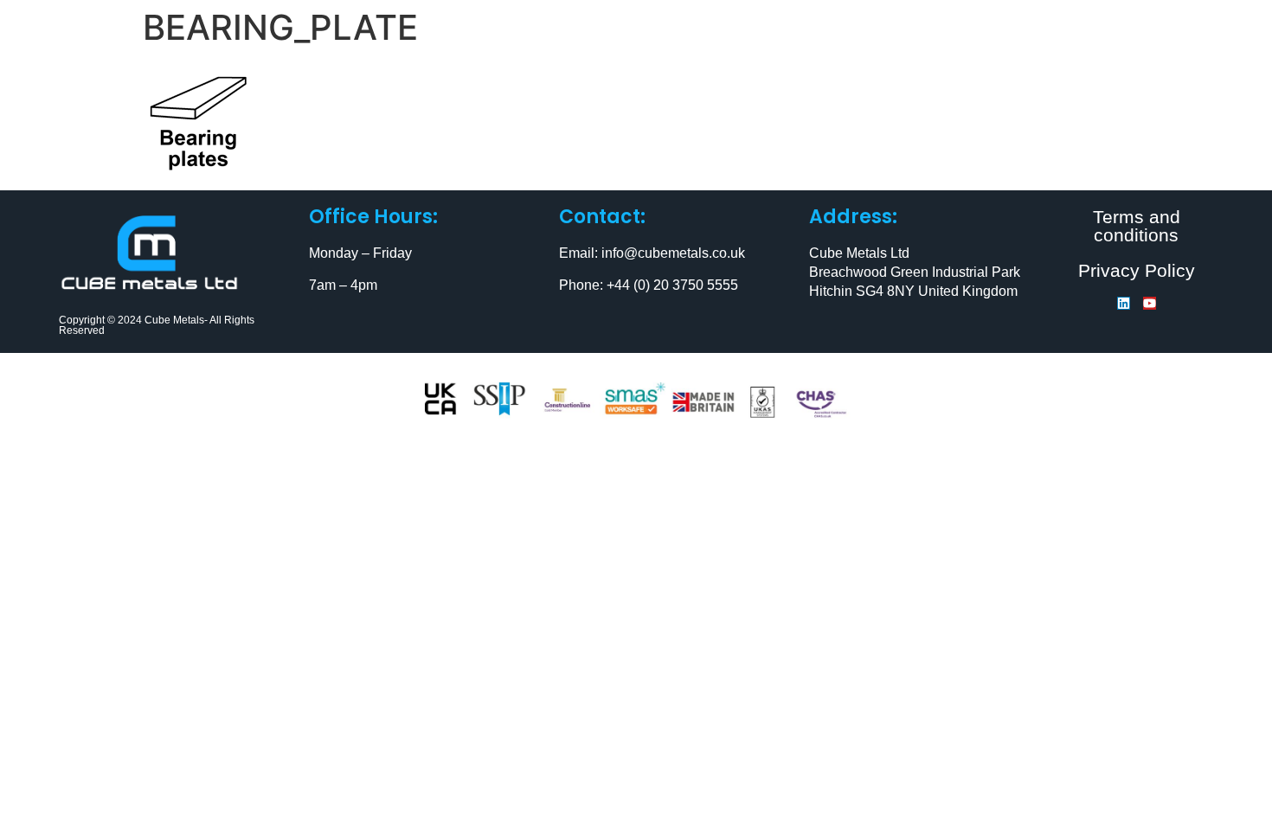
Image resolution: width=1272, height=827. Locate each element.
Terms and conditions (1136, 226)
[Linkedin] (1123, 303)
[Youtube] (1149, 303)
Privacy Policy (1136, 270)
